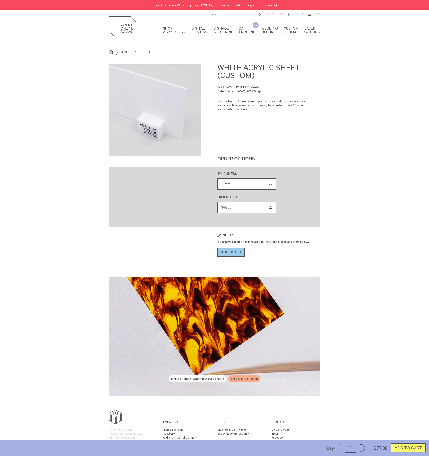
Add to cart (408, 448)
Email (275, 433)
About (269, 14)
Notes (228, 235)
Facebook (278, 437)
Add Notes (231, 252)
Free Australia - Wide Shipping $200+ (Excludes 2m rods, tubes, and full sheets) (214, 5)
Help (280, 14)
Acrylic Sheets (135, 52)
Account (297, 14)
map (191, 437)
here (244, 109)
